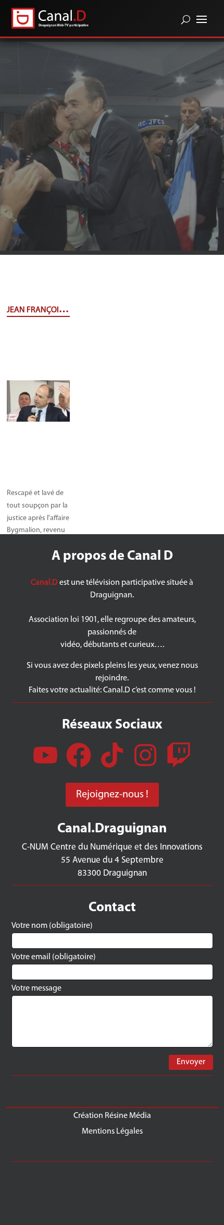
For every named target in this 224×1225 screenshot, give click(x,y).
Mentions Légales (112, 1131)
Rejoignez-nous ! (112, 795)
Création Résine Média (112, 1116)
